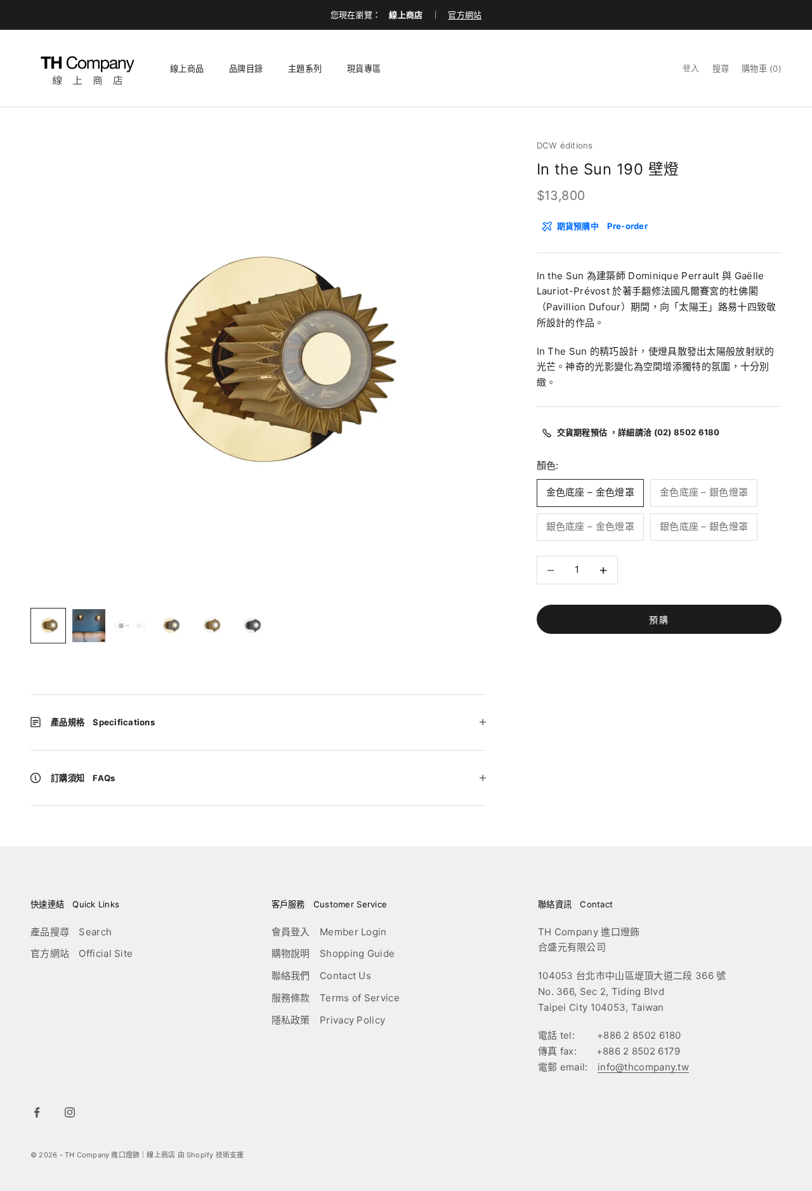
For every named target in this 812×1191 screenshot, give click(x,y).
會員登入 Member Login (329, 932)
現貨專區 (364, 68)
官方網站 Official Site (81, 953)
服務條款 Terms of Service (336, 998)
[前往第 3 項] (129, 625)
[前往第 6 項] (251, 625)
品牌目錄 (246, 68)
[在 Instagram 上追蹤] (69, 1112)
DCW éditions (565, 145)
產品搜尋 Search (71, 932)
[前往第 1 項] (48, 625)
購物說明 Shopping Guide (333, 953)
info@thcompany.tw (643, 1067)
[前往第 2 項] (89, 625)
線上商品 (187, 68)
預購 (659, 619)
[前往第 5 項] (210, 625)
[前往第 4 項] (170, 625)
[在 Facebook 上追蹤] (36, 1112)
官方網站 (464, 15)
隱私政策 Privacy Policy (329, 1020)
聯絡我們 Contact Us (322, 976)
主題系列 (305, 68)
